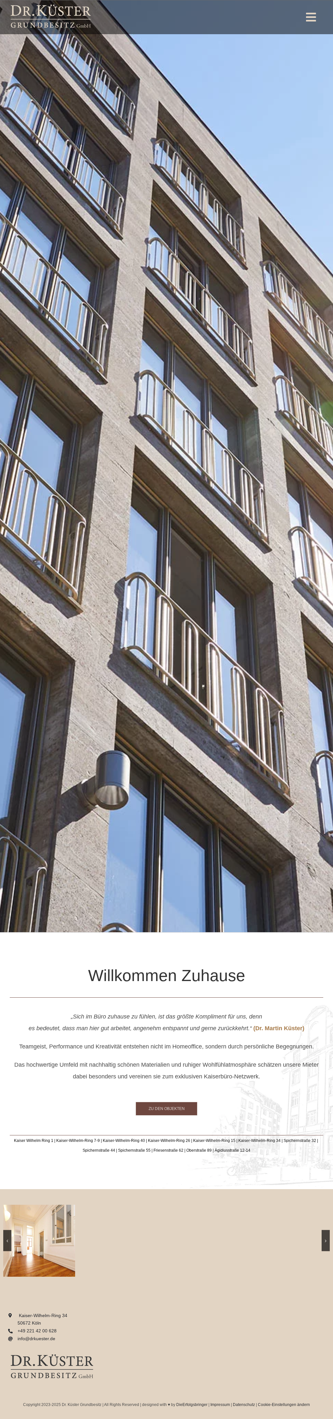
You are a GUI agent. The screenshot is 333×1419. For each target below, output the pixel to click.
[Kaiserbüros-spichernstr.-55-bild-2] (124, 1207)
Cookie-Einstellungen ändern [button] (284, 1404)
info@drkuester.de (36, 1338)
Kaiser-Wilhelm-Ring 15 (214, 1140)
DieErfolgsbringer (191, 1404)
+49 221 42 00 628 (37, 1330)
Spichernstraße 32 (300, 1140)
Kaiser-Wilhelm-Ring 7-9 (78, 1140)
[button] (7, 1240)
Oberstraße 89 (199, 1150)
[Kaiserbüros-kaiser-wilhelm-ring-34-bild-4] (294, 1207)
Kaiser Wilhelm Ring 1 (33, 1140)
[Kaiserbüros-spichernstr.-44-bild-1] (39, 1207)
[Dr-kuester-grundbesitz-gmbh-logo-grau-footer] (52, 1352)
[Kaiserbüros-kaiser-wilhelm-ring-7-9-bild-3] (209, 1207)
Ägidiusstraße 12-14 (232, 1150)
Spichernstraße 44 (99, 1150)
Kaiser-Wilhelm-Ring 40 (124, 1140)
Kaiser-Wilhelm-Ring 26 (169, 1140)
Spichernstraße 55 (134, 1150)
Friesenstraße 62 (168, 1150)
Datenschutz (244, 1404)
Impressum (220, 1404)
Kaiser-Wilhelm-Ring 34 (259, 1140)
